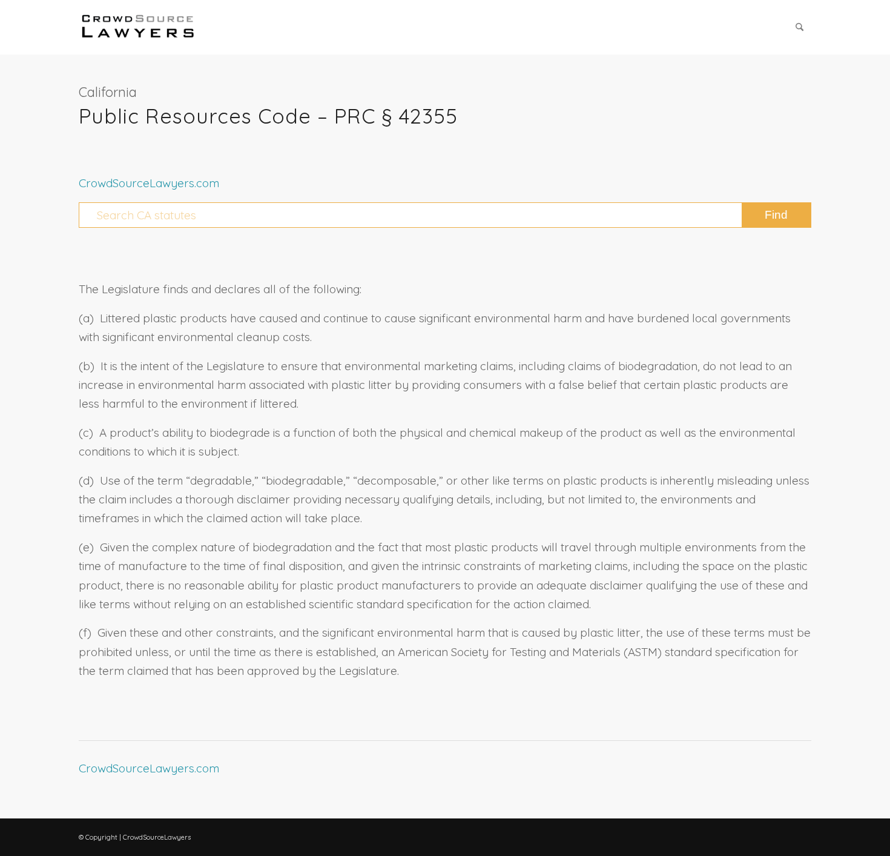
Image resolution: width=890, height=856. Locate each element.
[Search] (799, 27)
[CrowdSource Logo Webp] (138, 27)
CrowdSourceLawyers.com (149, 183)
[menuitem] (799, 27)
